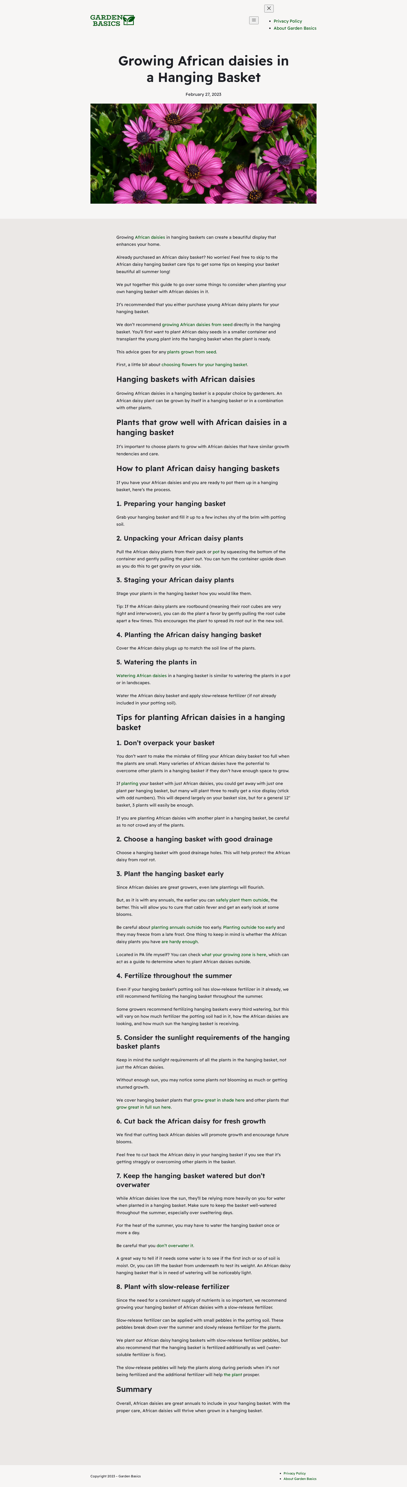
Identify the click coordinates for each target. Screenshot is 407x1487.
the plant (233, 1374)
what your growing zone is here (234, 954)
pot (216, 551)
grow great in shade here (219, 1100)
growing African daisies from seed (197, 324)
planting (129, 783)
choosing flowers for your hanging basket (204, 364)
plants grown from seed (191, 352)
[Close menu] (269, 8)
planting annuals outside (176, 927)
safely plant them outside (242, 900)
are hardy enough (180, 941)
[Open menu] (254, 20)
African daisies (150, 237)
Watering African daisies (141, 675)
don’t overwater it (175, 1245)
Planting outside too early (249, 927)
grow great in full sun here (143, 1107)
